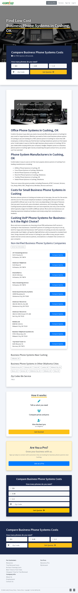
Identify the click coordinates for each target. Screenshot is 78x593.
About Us (9, 577)
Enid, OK (36, 367)
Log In (74, 3)
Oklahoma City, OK (35, 371)
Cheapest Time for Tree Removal (17, 572)
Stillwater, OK (15, 358)
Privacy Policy (12, 590)
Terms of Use (20, 590)
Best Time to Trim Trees (14, 570)
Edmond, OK (28, 367)
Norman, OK (24, 371)
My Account (44, 565)
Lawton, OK (45, 367)
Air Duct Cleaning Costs (13, 567)
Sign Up (67, 3)
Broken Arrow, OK (17, 367)
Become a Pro (44, 563)
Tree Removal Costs (12, 565)
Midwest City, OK (56, 367)
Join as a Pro (51, 3)
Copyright (27, 590)
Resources (9, 563)
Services (61, 3)
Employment (10, 579)
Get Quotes (47, 72)
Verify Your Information (18, 247)
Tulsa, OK (56, 371)
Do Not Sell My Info (35, 590)
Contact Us (9, 581)
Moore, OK (15, 371)
